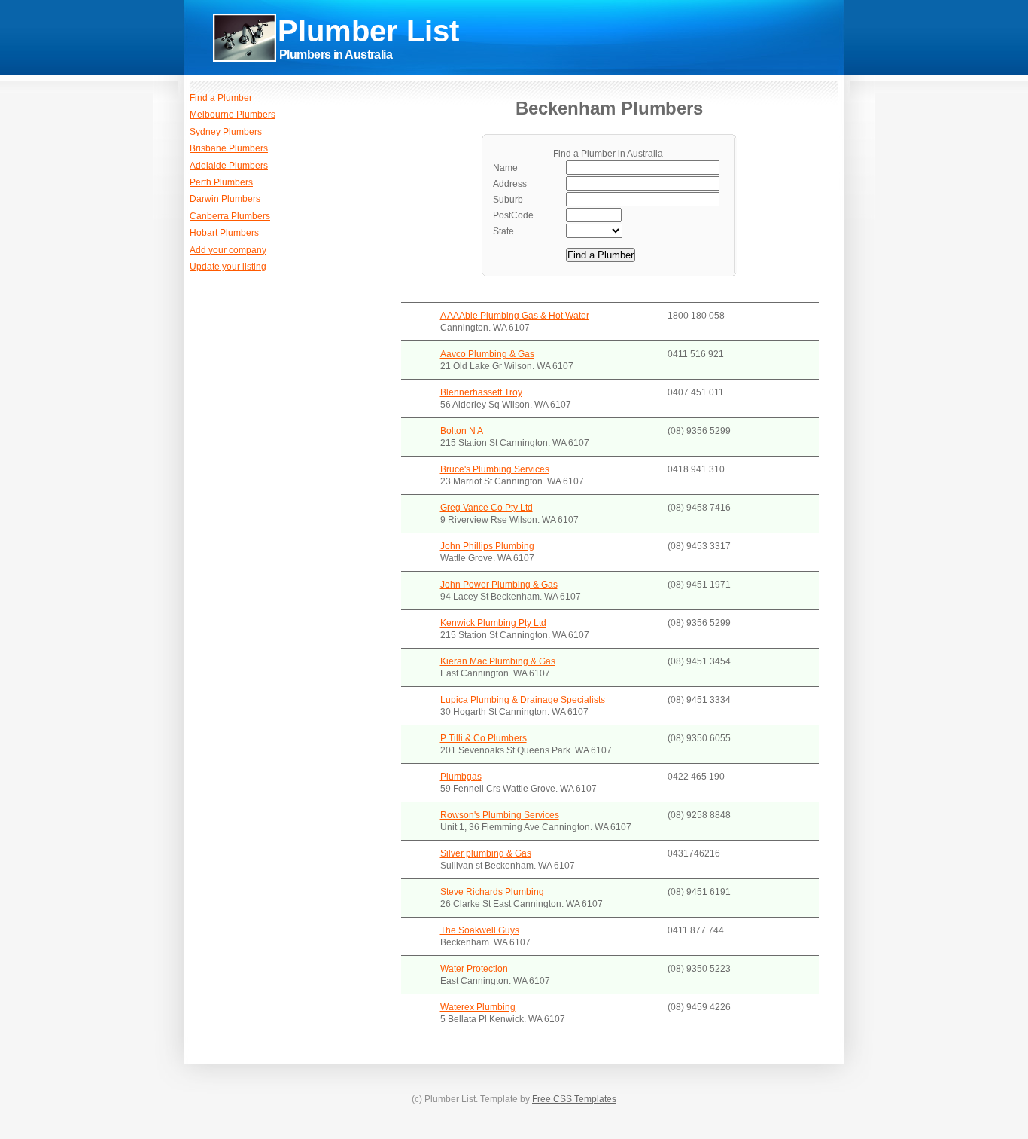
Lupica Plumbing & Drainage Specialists (522, 700)
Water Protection (474, 968)
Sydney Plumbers (226, 132)
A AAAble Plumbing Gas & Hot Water (514, 315)
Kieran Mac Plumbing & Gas (497, 661)
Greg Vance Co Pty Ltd (486, 507)
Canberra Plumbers (230, 216)
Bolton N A (461, 431)
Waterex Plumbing (478, 1007)
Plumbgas (461, 776)
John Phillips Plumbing (487, 546)
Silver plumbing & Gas (485, 853)
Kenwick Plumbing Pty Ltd (493, 623)
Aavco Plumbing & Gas (487, 354)
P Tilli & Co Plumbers (483, 738)
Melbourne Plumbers (232, 114)
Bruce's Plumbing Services (494, 469)
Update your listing (228, 266)
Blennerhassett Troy (481, 392)
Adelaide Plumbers (229, 165)
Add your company (228, 250)
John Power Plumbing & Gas (499, 584)
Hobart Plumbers (224, 232)
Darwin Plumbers (225, 199)
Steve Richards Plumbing (492, 892)
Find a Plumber (221, 98)
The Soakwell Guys (479, 930)
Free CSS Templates (574, 1099)
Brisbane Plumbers (229, 148)
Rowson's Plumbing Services (499, 815)
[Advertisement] (640, 60)
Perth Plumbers (221, 182)
